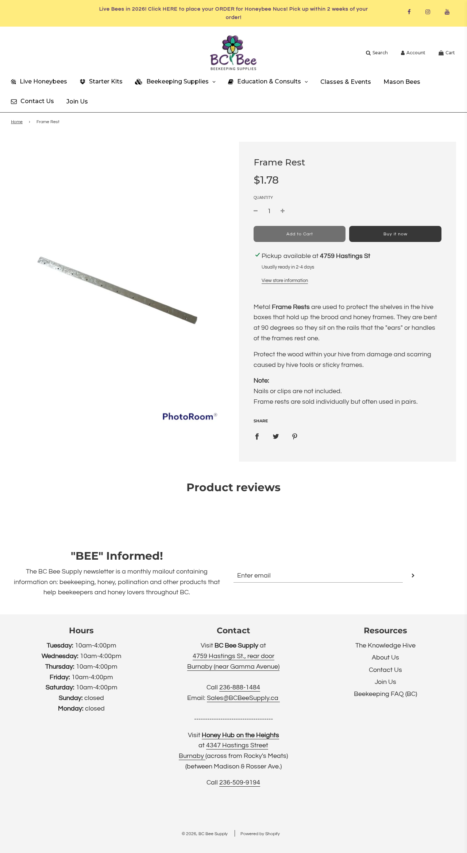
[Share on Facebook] (257, 436)
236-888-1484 (239, 687)
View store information (285, 280)
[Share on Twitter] (276, 436)
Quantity (263, 198)
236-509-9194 (239, 782)
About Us (385, 657)
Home (17, 122)
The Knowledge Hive (385, 645)
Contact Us (385, 669)
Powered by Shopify (260, 834)
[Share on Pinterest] (295, 436)
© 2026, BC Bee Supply (205, 834)
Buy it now (395, 234)
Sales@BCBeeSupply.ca (243, 697)
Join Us (385, 681)
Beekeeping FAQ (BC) (385, 693)
